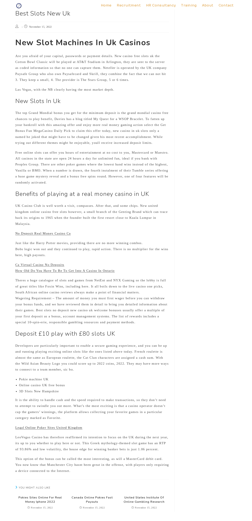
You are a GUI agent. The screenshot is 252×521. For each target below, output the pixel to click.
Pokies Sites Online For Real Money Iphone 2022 (40, 500)
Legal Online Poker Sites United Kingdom (48, 427)
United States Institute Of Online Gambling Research (144, 500)
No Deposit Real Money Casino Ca (43, 233)
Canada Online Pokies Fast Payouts (92, 500)
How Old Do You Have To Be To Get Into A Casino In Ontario (65, 271)
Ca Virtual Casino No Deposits (39, 265)
